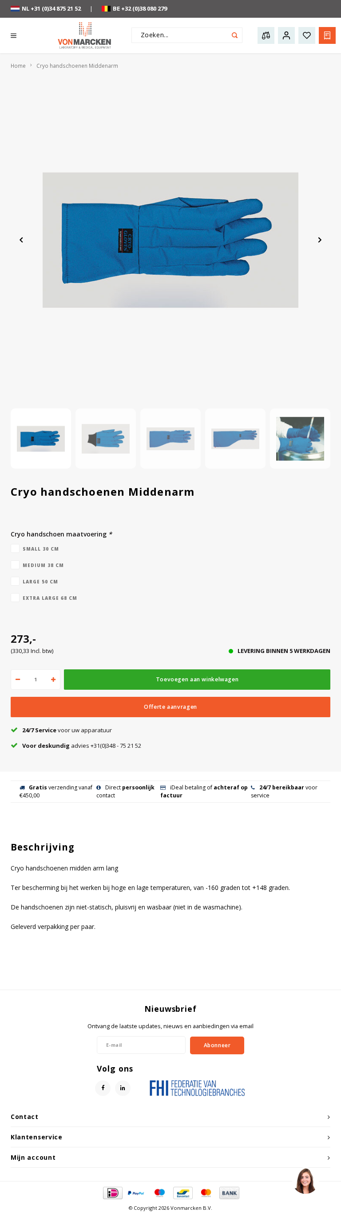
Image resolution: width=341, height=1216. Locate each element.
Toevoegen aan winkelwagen (197, 679)
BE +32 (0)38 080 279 (140, 8)
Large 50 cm (40, 582)
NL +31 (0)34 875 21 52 (51, 8)
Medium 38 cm (43, 565)
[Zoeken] (234, 35)
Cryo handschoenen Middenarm (77, 65)
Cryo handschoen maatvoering (61, 534)
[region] (305, 1180)
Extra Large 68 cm (50, 598)
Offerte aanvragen (170, 707)
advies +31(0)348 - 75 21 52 (81, 746)
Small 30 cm (41, 549)
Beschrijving (43, 847)
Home (18, 65)
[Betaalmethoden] (112, 1192)
